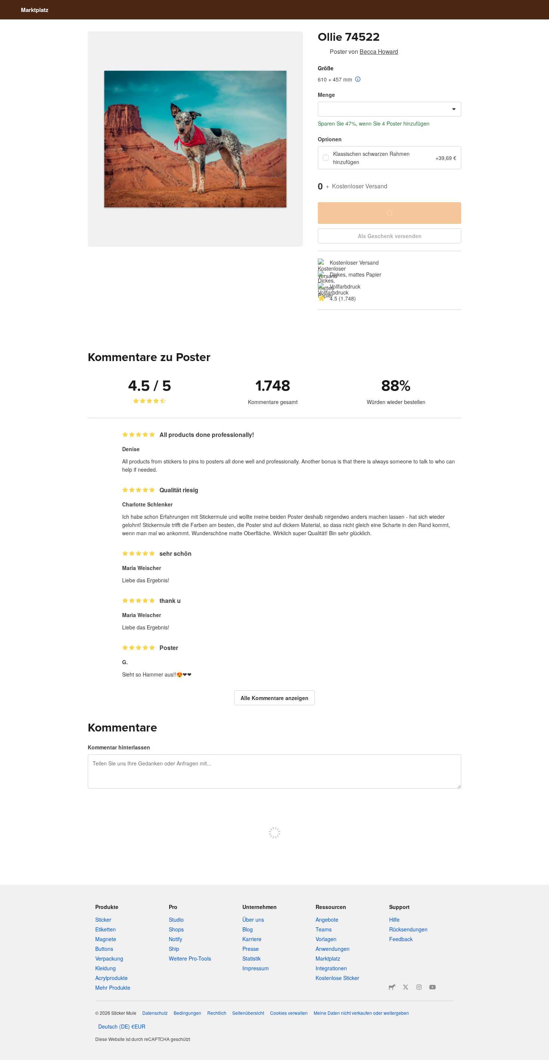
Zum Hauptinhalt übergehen (5, 5)
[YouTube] (432, 987)
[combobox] (389, 109)
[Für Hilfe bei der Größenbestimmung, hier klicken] (358, 79)
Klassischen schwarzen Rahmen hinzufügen (371, 158)
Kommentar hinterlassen (119, 747)
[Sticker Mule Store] (392, 987)
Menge (326, 94)
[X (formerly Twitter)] (406, 987)
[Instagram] (419, 987)
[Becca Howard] (322, 53)
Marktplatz (35, 10)
